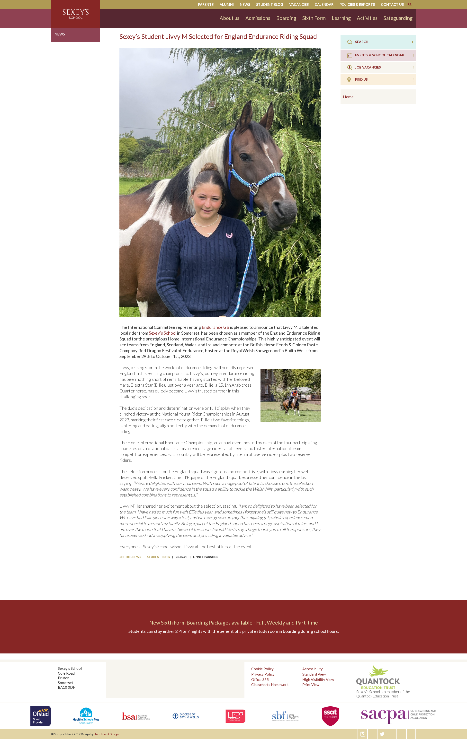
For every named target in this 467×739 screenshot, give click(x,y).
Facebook (402, 734)
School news (130, 557)
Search (410, 4)
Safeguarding (398, 18)
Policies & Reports (357, 4)
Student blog (269, 4)
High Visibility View (318, 679)
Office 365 (260, 679)
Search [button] (412, 42)
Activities (367, 18)
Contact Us (392, 4)
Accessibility (312, 669)
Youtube (411, 734)
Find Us (361, 79)
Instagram (363, 734)
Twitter (382, 734)
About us (229, 18)
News (245, 4)
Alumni (227, 4)
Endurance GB (215, 327)
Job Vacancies (368, 67)
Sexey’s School (162, 333)
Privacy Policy (263, 674)
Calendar (324, 4)
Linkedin (372, 734)
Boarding (286, 18)
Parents (206, 4)
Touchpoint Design (107, 734)
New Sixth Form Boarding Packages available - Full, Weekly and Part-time (233, 622)
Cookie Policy (262, 669)
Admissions (257, 18)
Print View (310, 684)
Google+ (392, 734)
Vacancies (299, 4)
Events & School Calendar (379, 55)
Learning (341, 18)
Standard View (314, 674)
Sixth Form (314, 18)
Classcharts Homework (269, 684)
